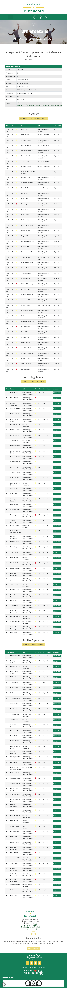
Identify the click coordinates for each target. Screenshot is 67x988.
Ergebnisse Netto (26, 118)
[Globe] (39, 963)
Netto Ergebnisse (38, 645)
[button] (10, 17)
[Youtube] (31, 963)
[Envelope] (35, 963)
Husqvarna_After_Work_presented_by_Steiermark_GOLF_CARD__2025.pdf (41, 105)
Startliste (26, 382)
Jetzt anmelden (33, 948)
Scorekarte (56, 392)
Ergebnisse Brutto (40, 118)
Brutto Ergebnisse (38, 382)
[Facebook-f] (27, 963)
